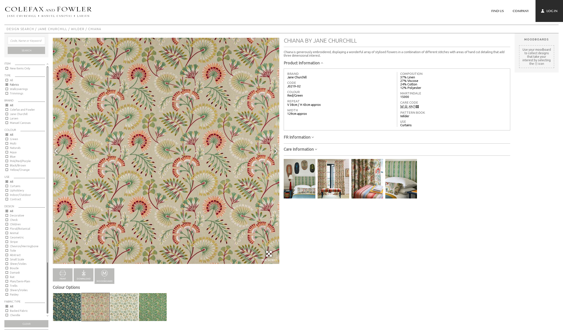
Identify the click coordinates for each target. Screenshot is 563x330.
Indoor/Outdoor (20, 194)
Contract (15, 199)
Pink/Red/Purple (20, 160)
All (11, 80)
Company (521, 11)
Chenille (15, 315)
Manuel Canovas (20, 122)
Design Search (20, 29)
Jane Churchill (52, 29)
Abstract (15, 254)
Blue (13, 156)
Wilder (77, 29)
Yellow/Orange (20, 169)
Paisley (14, 294)
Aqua (13, 152)
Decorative (17, 215)
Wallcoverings (19, 88)
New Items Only (20, 68)
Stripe (14, 241)
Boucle (14, 268)
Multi (13, 143)
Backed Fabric (19, 310)
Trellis (13, 285)
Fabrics (14, 84)
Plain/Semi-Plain (20, 281)
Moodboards (536, 39)
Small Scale (17, 259)
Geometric (17, 237)
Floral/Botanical (20, 228)
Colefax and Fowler (22, 109)
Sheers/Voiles (18, 290)
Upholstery (17, 190)
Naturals (15, 147)
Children (15, 224)
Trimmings (16, 93)
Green (14, 139)
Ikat (12, 276)
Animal (14, 232)
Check (14, 219)
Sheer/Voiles (18, 263)
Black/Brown (18, 165)
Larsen (14, 118)
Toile (13, 250)
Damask (15, 272)
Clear (26, 323)
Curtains (15, 186)
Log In (552, 11)
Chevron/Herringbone (24, 246)
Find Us (497, 11)
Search (26, 50)
